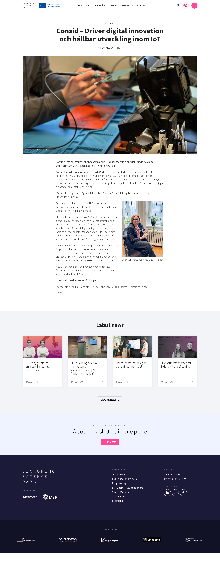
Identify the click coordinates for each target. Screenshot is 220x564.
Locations (117, 501)
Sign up (108, 442)
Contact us (118, 496)
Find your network (94, 5)
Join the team (172, 474)
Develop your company (120, 5)
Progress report (121, 483)
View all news (109, 400)
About (139, 5)
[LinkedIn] (167, 492)
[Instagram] (175, 492)
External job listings (175, 479)
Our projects (119, 474)
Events (79, 5)
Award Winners (120, 492)
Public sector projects (124, 479)
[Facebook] (183, 492)
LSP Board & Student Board (127, 488)
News (111, 23)
